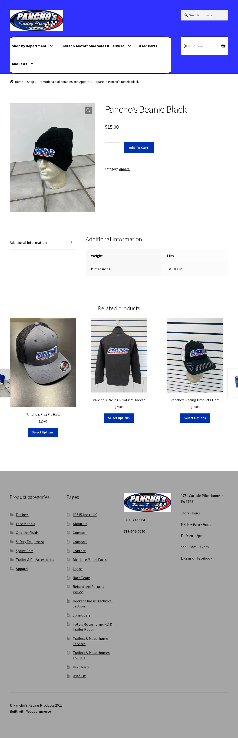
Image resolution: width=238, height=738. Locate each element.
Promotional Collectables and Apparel (64, 82)
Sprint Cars (24, 550)
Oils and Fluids (27, 532)
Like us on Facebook (196, 558)
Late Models (25, 523)
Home (19, 82)
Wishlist (79, 676)
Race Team (81, 577)
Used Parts (148, 46)
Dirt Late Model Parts (90, 559)
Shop (30, 82)
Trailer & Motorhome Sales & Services (93, 46)
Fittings (22, 514)
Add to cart (138, 147)
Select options (43, 432)
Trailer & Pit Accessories (35, 559)
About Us (19, 63)
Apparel (99, 82)
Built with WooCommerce (30, 711)
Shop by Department (29, 46)
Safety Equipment (30, 541)
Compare (80, 532)
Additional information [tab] (28, 242)
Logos (78, 568)
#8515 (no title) (85, 514)
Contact (79, 550)
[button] (88, 110)
